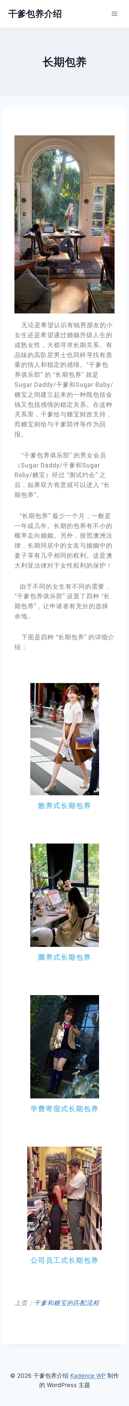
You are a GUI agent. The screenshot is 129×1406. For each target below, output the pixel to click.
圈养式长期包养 (64, 957)
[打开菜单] (114, 13)
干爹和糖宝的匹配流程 (66, 1302)
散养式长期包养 (64, 806)
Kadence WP (88, 1375)
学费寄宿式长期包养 (65, 1109)
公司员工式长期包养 (65, 1260)
